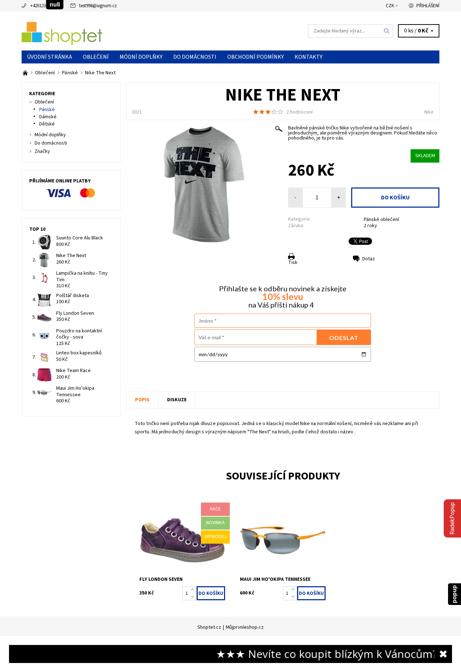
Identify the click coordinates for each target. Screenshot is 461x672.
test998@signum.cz (98, 6)
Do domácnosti (194, 57)
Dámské (48, 116)
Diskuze (177, 399)
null (55, 4)
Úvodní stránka (49, 57)
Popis (142, 399)
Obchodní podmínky (255, 57)
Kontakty (308, 57)
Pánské (47, 109)
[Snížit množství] (194, 597)
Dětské (47, 124)
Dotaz (368, 258)
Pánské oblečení (381, 219)
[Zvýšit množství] (194, 589)
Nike (429, 112)
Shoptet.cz (209, 627)
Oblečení (96, 57)
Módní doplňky (141, 57)
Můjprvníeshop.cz (245, 627)
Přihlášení (427, 6)
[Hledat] (387, 31)
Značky (42, 151)
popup (454, 594)
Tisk (292, 262)
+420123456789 (44, 6)
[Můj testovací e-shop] (62, 31)
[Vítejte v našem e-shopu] (26, 72)
